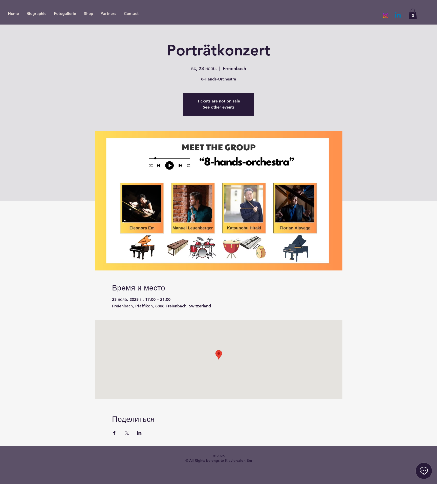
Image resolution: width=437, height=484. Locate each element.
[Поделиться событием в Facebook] (114, 433)
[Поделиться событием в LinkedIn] (139, 433)
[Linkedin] (397, 15)
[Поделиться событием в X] (126, 433)
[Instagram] (385, 15)
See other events (218, 107)
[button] (412, 14)
